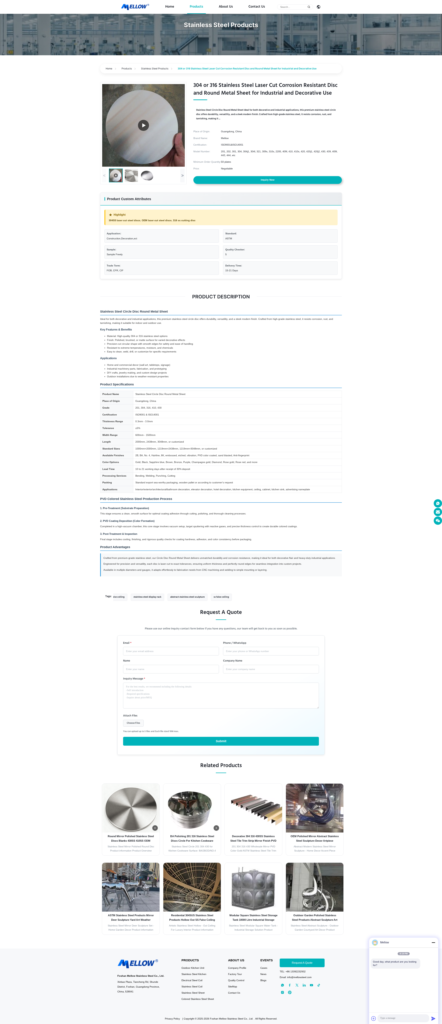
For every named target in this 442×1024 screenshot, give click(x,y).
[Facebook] (289, 985)
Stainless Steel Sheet (193, 992)
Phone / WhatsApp (234, 643)
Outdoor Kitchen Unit (192, 967)
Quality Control (236, 980)
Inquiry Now (268, 180)
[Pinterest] (289, 992)
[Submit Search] (309, 7)
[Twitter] (297, 985)
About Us (226, 6)
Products (196, 6)
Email (127, 643)
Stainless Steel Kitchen (193, 974)
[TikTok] (318, 985)
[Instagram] (282, 992)
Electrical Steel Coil (191, 980)
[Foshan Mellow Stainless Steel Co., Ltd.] (135, 7)
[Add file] (373, 1018)
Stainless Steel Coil (191, 986)
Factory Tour (235, 974)
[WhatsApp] (438, 503)
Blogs (263, 980)
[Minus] (433, 942)
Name (126, 661)
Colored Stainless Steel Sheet (197, 999)
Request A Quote (302, 962)
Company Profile (237, 967)
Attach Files (130, 716)
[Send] (433, 1018)
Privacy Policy (172, 1018)
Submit (221, 741)
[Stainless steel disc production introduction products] (143, 125)
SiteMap (232, 986)
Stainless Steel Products (154, 68)
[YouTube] (311, 985)
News (263, 974)
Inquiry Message (134, 679)
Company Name (232, 661)
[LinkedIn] (304, 985)
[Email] (438, 512)
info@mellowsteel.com (299, 977)
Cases (263, 967)
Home (169, 6)
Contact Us (256, 6)
